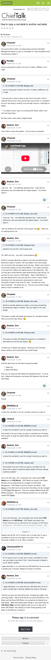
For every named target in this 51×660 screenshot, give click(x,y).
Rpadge (10, 60)
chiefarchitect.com (19, 9)
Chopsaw (6, 34)
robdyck (10, 418)
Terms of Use (18, 657)
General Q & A (17, 37)
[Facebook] (29, 9)
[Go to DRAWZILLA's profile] (3, 407)
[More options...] (48, 43)
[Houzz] (43, 9)
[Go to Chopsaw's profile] (3, 44)
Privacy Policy (31, 657)
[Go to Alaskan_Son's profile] (3, 126)
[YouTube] (32, 9)
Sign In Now (25, 629)
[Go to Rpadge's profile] (3, 62)
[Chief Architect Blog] (47, 9)
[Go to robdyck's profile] (3, 420)
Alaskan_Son (13, 125)
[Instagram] (36, 9)
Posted (14, 45)
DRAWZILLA (12, 405)
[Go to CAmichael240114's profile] (3, 548)
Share (26, 638)
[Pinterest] (40, 9)
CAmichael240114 (15, 546)
